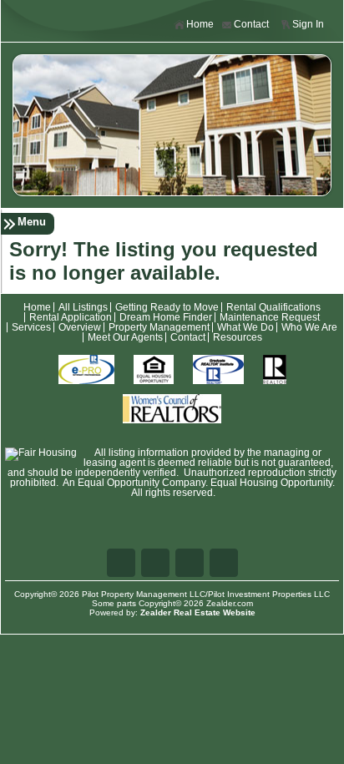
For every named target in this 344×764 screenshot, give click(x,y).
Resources (237, 337)
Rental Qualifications (273, 307)
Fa (121, 563)
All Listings (83, 307)
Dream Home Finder (165, 317)
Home (200, 24)
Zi (189, 563)
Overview (79, 327)
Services (31, 327)
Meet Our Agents (125, 337)
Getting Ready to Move (167, 307)
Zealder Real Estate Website (197, 612)
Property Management (159, 327)
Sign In (308, 24)
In (224, 563)
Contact (251, 24)
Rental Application (70, 317)
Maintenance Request (270, 317)
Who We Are (309, 327)
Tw (155, 563)
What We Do (245, 327)
